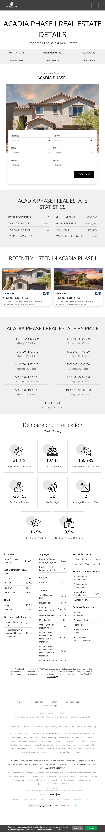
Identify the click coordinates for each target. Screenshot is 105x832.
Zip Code (66, 799)
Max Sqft (57, 160)
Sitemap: (15, 799)
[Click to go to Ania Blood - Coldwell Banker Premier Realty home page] (13, 5)
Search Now (84, 174)
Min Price (15, 136)
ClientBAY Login (73, 702)
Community (77, 799)
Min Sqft (14, 160)
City (58, 799)
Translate (72, 805)
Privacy (19, 702)
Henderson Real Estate (29, 799)
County (51, 799)
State (42, 799)
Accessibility (37, 702)
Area (86, 799)
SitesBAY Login (50, 705)
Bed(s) (13, 148)
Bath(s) (56, 148)
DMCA (54, 702)
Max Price (57, 136)
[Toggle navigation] (95, 5)
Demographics (52, 60)
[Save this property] (48, 271)
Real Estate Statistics (52, 53)
